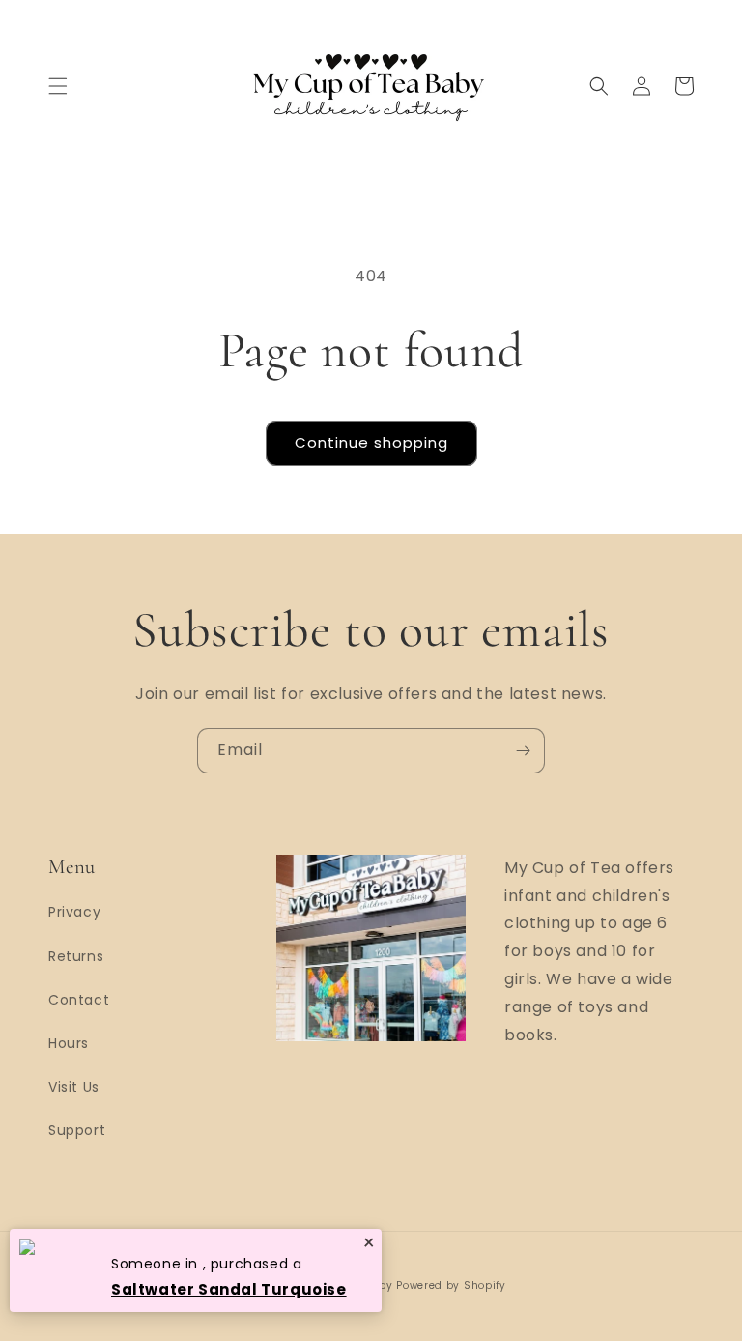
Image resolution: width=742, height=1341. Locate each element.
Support (76, 1130)
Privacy (74, 911)
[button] (58, 86)
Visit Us (74, 1086)
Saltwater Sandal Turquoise (229, 1289)
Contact (78, 999)
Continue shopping (371, 442)
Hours (68, 1043)
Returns (75, 956)
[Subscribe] (522, 750)
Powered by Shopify (451, 1285)
